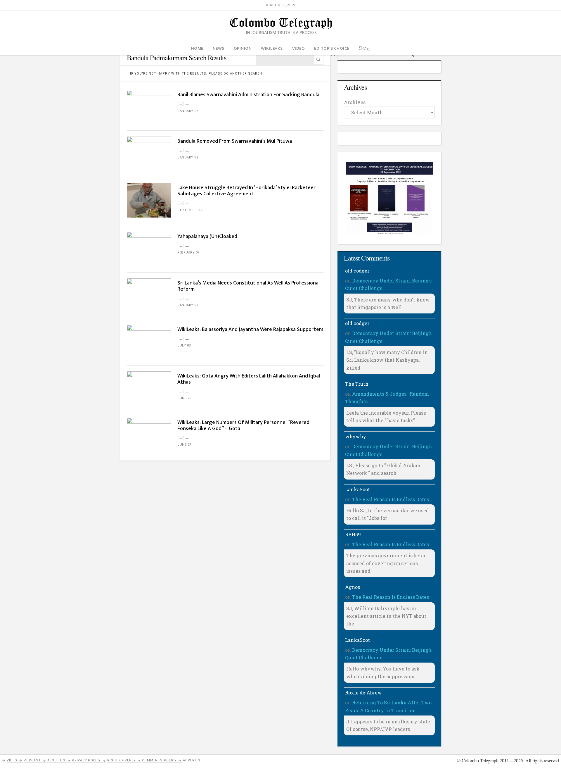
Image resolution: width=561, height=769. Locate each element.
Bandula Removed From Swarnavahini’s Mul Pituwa (234, 141)
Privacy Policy (86, 760)
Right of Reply (121, 760)
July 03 (184, 345)
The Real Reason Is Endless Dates (390, 499)
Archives (355, 102)
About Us (56, 760)
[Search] (318, 60)
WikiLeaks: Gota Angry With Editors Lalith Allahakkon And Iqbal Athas (248, 379)
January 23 (187, 111)
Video (12, 760)
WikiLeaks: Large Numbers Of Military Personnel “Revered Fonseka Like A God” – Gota (243, 425)
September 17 (189, 210)
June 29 (184, 398)
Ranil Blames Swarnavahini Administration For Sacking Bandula (248, 94)
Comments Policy (159, 760)
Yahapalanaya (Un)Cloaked (207, 236)
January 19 (187, 157)
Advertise (192, 760)
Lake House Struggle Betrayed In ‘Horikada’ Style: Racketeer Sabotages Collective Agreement (246, 190)
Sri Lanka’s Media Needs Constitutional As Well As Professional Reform (248, 286)
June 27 (184, 444)
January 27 (187, 305)
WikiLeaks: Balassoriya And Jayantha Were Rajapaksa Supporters (250, 329)
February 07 (188, 252)
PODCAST (32, 760)
